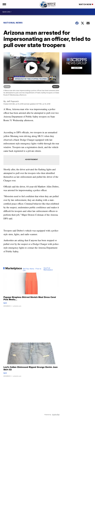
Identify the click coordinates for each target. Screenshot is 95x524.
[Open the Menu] (4, 4)
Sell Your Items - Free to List (32, 269)
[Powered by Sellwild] (55, 415)
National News (13, 22)
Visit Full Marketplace (48, 269)
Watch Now (85, 4)
